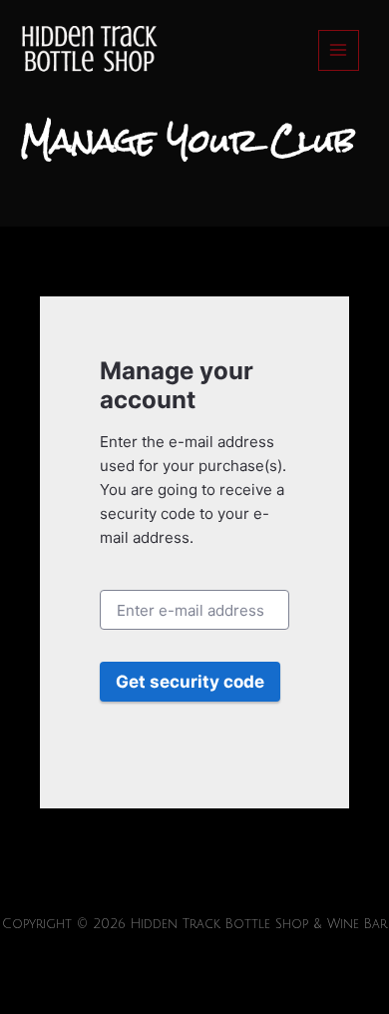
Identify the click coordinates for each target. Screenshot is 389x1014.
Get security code (190, 682)
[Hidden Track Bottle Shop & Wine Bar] (87, 50)
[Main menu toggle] (338, 50)
